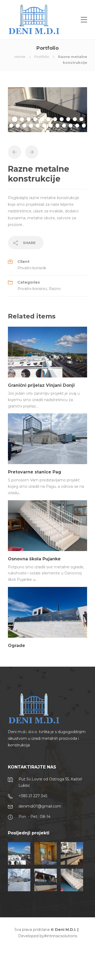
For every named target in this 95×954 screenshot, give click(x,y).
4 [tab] (35, 119)
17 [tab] (44, 126)
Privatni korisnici (32, 288)
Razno (55, 288)
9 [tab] (68, 119)
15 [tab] (31, 126)
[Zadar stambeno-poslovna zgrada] (72, 853)
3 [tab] (29, 119)
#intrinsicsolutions (60, 936)
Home (20, 56)
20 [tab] (64, 126)
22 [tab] (77, 126)
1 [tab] (14, 119)
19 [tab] (57, 126)
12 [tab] (11, 126)
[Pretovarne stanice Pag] (19, 880)
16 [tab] (38, 126)
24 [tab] (48, 132)
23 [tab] (84, 126)
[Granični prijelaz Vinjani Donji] (19, 853)
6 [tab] (48, 119)
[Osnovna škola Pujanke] (72, 880)
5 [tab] (42, 119)
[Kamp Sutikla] (45, 880)
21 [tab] (71, 126)
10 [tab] (75, 119)
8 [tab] (62, 119)
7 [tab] (55, 119)
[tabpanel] (47, 109)
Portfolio (41, 56)
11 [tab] (81, 119)
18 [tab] (51, 126)
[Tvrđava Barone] (45, 853)
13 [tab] (18, 126)
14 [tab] (24, 126)
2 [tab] (22, 119)
